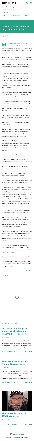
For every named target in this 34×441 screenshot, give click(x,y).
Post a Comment (12, 424)
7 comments (11, 352)
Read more (28, 352)
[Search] (27, 3)
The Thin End (9, 3)
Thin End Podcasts (15, 15)
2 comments (11, 382)
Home (3, 15)
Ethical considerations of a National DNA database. (15, 362)
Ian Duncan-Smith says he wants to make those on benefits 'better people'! (14, 331)
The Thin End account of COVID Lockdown (14, 414)
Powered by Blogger (18, 434)
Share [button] (28, 270)
